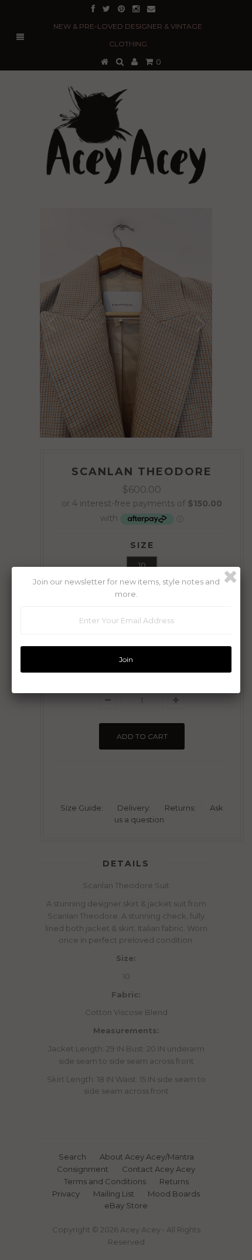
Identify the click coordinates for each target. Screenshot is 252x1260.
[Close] (230, 577)
